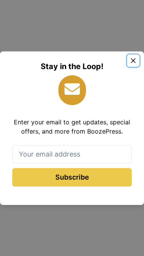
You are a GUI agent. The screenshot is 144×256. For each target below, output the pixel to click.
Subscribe (72, 177)
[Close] (133, 61)
